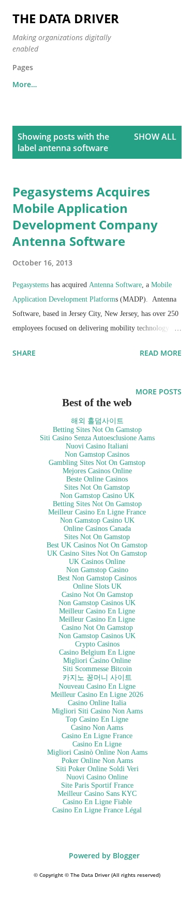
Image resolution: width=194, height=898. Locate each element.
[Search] (150, 18)
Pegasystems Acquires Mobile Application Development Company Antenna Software (85, 216)
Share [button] (24, 353)
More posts (159, 391)
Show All (155, 136)
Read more (161, 353)
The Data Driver (65, 18)
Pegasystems (30, 285)
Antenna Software (115, 285)
